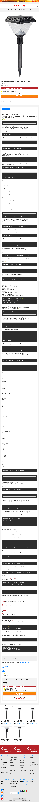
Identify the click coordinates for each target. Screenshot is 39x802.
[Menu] (1, 6)
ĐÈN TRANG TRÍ (4, 755)
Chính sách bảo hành (14, 781)
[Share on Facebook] (3, 102)
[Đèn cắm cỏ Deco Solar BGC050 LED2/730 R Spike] (6, 713)
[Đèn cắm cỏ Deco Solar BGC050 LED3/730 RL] (32, 713)
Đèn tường (2, 764)
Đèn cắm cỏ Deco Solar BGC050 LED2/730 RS (18, 721)
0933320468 (6, 751)
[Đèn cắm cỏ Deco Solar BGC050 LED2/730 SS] (6, 732)
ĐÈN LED (12, 755)
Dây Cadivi (22, 662)
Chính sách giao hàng (14, 783)
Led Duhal (17, 578)
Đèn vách (2, 765)
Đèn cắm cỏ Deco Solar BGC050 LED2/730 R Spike (6, 721)
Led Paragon (13, 578)
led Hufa (6, 666)
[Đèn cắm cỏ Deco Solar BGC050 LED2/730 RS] (19, 713)
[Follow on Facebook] (21, 791)
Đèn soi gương (3, 767)
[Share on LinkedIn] (11, 102)
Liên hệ (2, 781)
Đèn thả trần (3, 759)
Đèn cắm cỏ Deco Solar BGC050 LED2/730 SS (5, 740)
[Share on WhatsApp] (2, 102)
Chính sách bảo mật (14, 786)
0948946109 (26, 784)
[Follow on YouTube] (26, 791)
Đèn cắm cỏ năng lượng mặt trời (25, 9)
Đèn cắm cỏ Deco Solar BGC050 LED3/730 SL (18, 740)
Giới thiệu (2, 783)
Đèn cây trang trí (4, 762)
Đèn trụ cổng (3, 770)
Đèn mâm (2, 760)
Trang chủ (10, 9)
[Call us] (24, 791)
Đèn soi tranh (3, 769)
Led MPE (3, 578)
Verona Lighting (5, 669)
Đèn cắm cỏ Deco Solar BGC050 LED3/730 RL (31, 721)
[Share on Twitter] (5, 102)
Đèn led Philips (15, 9)
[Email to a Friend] (7, 102)
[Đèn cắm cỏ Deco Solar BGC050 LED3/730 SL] (19, 732)
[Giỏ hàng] (37, 6)
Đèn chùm (2, 757)
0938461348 (25, 783)
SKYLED (3, 567)
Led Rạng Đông (8, 578)
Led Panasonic (6, 576)
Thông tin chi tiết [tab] (5, 108)
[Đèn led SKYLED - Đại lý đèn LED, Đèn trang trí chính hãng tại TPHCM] (20, 6)
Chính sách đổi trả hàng (14, 784)
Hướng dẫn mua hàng (24, 786)
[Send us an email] (23, 791)
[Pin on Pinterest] (9, 102)
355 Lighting (4, 667)
